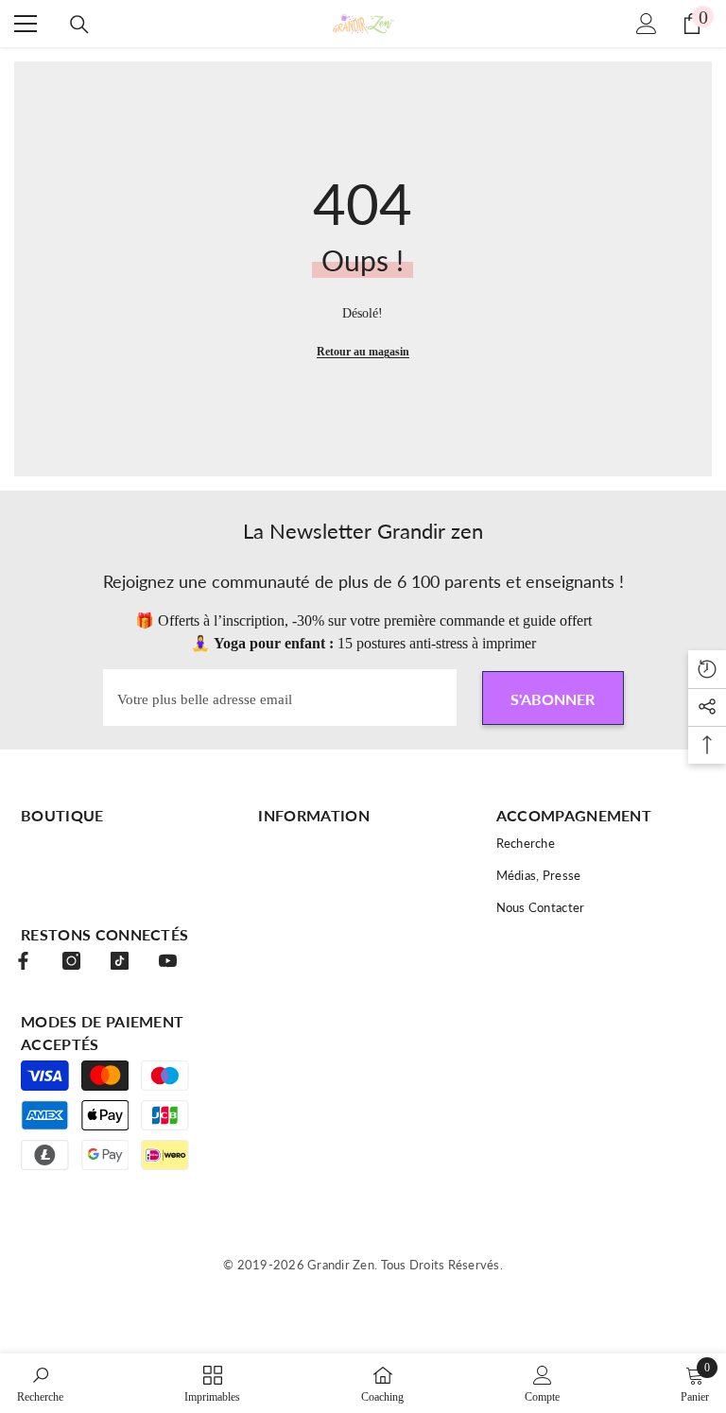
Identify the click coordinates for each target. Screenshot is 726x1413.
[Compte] (646, 23)
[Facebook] (23, 960)
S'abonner (552, 699)
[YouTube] (167, 960)
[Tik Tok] (119, 960)
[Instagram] (71, 960)
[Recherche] (79, 24)
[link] (40, 1383)
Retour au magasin (363, 351)
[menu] (25, 23)
